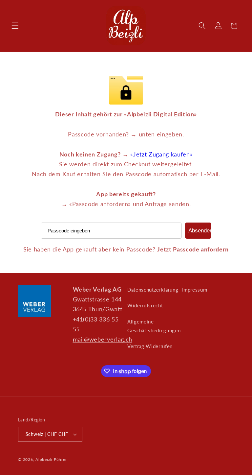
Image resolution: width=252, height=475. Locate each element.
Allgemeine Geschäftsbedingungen (153, 326)
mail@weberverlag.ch (103, 339)
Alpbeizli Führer (51, 459)
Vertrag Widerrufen (150, 346)
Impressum (194, 290)
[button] (15, 26)
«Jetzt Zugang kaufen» (161, 154)
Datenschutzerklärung (152, 290)
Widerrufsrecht (145, 305)
